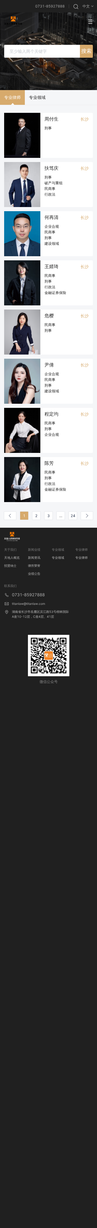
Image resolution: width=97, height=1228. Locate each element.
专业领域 (58, 558)
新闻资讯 (34, 558)
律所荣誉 (34, 566)
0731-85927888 (50, 6)
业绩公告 (34, 574)
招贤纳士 (10, 566)
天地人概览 (12, 558)
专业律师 (81, 558)
